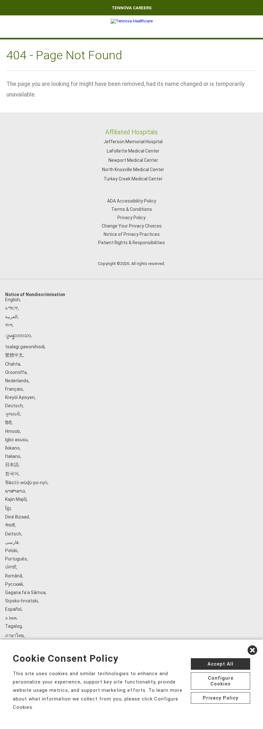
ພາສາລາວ (15, 490)
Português (16, 558)
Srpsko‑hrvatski (21, 600)
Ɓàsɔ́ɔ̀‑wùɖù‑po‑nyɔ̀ (26, 482)
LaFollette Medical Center (133, 150)
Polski (11, 550)
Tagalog (13, 626)
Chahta (12, 364)
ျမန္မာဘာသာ (18, 335)
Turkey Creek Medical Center (133, 178)
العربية (11, 316)
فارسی (12, 542)
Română (13, 575)
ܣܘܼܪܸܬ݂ (10, 617)
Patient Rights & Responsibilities (131, 242)
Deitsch (13, 533)
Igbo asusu (16, 439)
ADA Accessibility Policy (131, 200)
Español (13, 609)
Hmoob (12, 431)
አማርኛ (11, 308)
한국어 (12, 473)
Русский (14, 584)
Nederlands (17, 380)
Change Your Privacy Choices (132, 225)
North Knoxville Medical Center (133, 169)
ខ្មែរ (8, 508)
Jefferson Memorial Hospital (133, 141)
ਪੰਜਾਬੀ (10, 567)
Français (14, 389)
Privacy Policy (131, 217)
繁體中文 (14, 355)
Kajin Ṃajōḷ (16, 499)
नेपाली (10, 525)
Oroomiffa (16, 372)
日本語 (12, 464)
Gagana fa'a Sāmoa (25, 592)
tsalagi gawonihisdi (25, 346)
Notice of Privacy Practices (132, 234)
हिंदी (8, 422)
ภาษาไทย (14, 635)
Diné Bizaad (17, 516)
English (12, 299)
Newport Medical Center (133, 160)
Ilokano (12, 448)
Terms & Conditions (131, 209)
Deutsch (14, 405)
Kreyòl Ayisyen (20, 397)
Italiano (12, 456)
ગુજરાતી (12, 414)
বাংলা (9, 324)
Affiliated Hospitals (131, 132)
